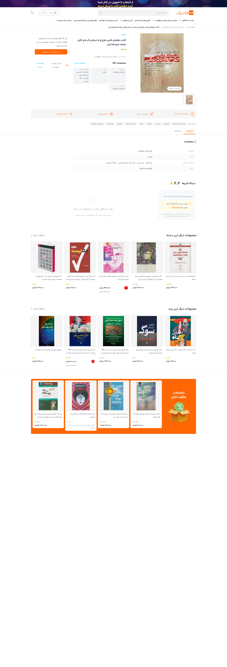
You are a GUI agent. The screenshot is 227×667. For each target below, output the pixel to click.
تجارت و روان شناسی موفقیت (105, 56)
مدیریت (157, 124)
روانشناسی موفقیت (97, 124)
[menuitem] (186, 20)
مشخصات (189, 131)
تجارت (141, 124)
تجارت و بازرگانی (131, 124)
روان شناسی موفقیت (179, 124)
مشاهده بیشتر (38, 235)
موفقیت (119, 124)
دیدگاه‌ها (178, 131)
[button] (33, 262)
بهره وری (166, 124)
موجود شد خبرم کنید (49, 52)
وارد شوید (175, 207)
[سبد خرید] (32, 12)
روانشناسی (110, 124)
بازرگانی (149, 124)
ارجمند (123, 34)
